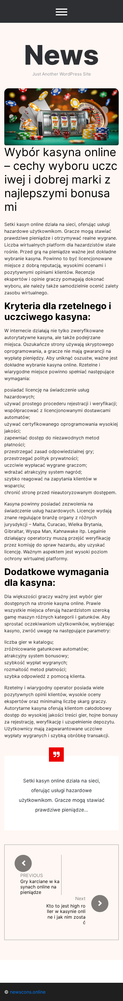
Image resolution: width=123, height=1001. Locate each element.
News (61, 54)
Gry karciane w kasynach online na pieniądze (39, 887)
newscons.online (27, 992)
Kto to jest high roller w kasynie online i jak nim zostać (66, 914)
